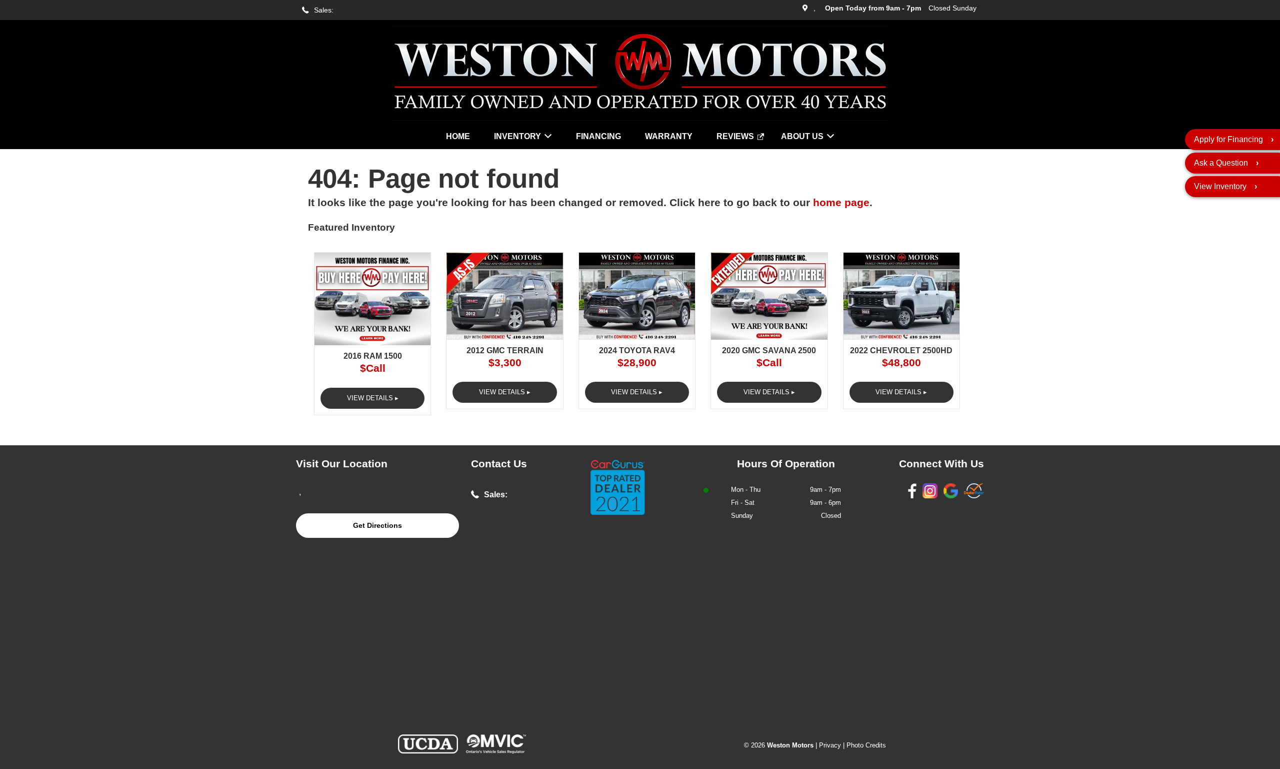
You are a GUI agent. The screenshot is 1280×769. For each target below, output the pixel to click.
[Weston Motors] (640, 118)
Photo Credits (866, 745)
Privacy (830, 745)
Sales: (324, 10)
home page (841, 203)
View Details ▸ (372, 398)
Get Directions (377, 525)
